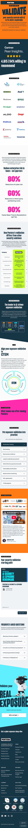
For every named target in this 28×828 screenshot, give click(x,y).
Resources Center (19, 762)
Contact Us (4, 793)
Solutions (18, 782)
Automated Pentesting (21, 785)
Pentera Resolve (5, 758)
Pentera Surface (5, 756)
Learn (16, 744)
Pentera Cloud (4, 753)
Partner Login (18, 777)
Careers (3, 790)
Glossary (17, 749)
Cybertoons (18, 752)
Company (3, 782)
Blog (16, 754)
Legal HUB (23, 822)
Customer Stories (19, 757)
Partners (17, 767)
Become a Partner (19, 770)
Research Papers (19, 747)
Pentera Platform (5, 748)
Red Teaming (18, 788)
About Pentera (4, 785)
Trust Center (23, 825)
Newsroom (3, 788)
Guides (17, 759)
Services (3, 767)
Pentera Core (4, 751)
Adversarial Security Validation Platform (7, 745)
